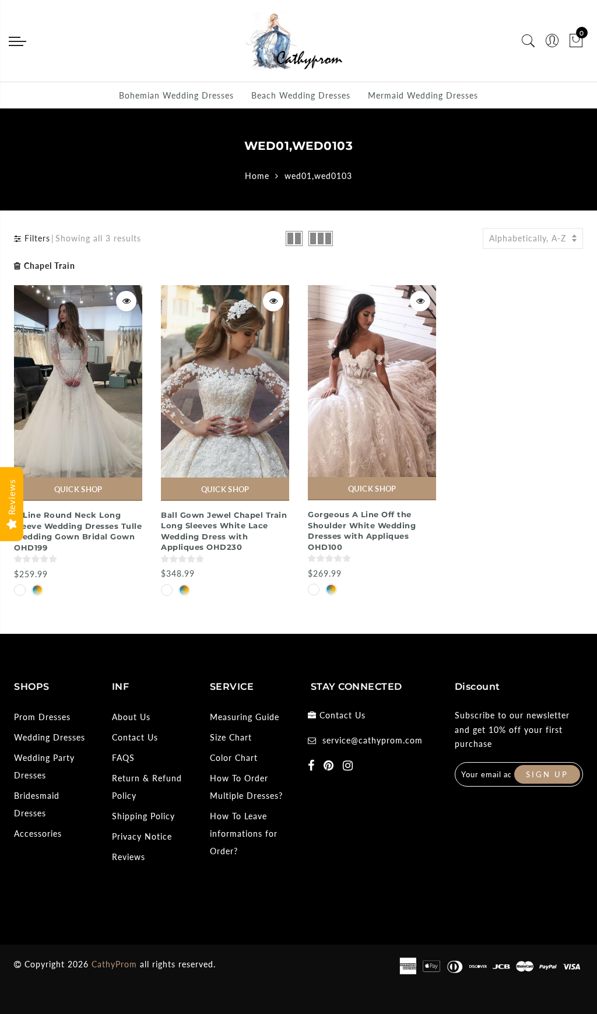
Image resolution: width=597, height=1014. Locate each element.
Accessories (38, 833)
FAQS (123, 758)
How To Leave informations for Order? (244, 833)
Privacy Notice (142, 836)
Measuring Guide (244, 717)
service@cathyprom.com (372, 740)
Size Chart (231, 737)
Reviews (128, 857)
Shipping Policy (143, 816)
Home (257, 176)
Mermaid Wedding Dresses (423, 95)
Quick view (126, 301)
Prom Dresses (42, 717)
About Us (131, 717)
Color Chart (234, 758)
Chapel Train (49, 266)
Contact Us (135, 737)
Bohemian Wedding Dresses (176, 95)
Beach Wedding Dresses (300, 95)
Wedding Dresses (49, 737)
